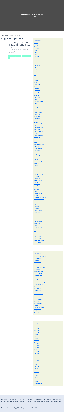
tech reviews (37, 97)
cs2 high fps (37, 269)
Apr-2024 (36, 359)
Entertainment (37, 65)
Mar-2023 (36, 368)
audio (35, 218)
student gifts (37, 137)
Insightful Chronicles (32, 15)
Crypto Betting (37, 234)
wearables (36, 146)
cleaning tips (37, 184)
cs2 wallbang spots (38, 277)
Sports (35, 73)
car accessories (37, 116)
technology (36, 95)
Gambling (36, 88)
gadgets (36, 80)
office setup (37, 223)
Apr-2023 (36, 357)
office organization (38, 127)
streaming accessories (39, 144)
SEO (35, 75)
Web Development (38, 46)
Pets (35, 67)
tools (35, 191)
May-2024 (36, 366)
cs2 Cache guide (38, 288)
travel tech (36, 216)
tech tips (36, 182)
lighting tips (36, 122)
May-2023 (36, 332)
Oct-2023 (36, 349)
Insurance (36, 77)
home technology (38, 210)
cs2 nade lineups (38, 264)
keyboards (36, 208)
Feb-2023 (36, 327)
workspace (36, 157)
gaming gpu (37, 279)
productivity (37, 133)
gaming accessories (38, 174)
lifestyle (36, 171)
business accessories (39, 199)
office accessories (38, 169)
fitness (35, 103)
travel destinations (38, 294)
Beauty (36, 71)
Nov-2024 (36, 347)
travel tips (36, 202)
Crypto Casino (37, 233)
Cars (35, 54)
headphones (37, 212)
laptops (36, 165)
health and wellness (38, 135)
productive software (38, 284)
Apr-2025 (36, 375)
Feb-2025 (36, 374)
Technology (36, 48)
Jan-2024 (36, 370)
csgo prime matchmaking (40, 296)
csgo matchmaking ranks (39, 282)
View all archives (38, 383)
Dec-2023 (36, 353)
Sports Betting (37, 229)
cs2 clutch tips (37, 309)
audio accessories (38, 193)
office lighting (37, 204)
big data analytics (38, 290)
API (35, 231)
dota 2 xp (36, 297)
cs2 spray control (38, 292)
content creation (38, 201)
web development (38, 273)
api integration (37, 265)
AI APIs (36, 195)
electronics (36, 206)
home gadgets (37, 167)
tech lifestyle (37, 150)
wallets (36, 109)
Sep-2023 (36, 330)
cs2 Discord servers (38, 303)
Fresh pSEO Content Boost (40, 197)
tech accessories (38, 93)
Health (35, 52)
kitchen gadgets (37, 219)
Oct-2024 (36, 355)
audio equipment (38, 180)
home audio (37, 114)
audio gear (36, 163)
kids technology (37, 155)
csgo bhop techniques (39, 271)
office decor (37, 125)
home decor (37, 172)
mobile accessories (38, 131)
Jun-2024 (36, 334)
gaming (36, 110)
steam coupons (37, 262)
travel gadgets (37, 140)
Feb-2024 (36, 362)
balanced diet (37, 305)
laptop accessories (38, 101)
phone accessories (38, 124)
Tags (6, 35)
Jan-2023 (36, 342)
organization (37, 214)
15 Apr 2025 (12, 55)
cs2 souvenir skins (38, 275)
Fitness (36, 63)
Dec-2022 (36, 372)
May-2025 (36, 379)
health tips (36, 139)
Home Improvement (38, 58)
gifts (35, 105)
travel (35, 142)
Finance (36, 69)
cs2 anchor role (37, 260)
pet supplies (37, 90)
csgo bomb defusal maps (39, 267)
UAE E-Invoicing (37, 236)
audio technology (38, 112)
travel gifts (36, 152)
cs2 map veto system (39, 307)
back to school (37, 118)
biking (35, 99)
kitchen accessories (38, 221)
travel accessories (38, 161)
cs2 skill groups (37, 258)
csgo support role (38, 299)
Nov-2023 (36, 345)
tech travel (36, 189)
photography (37, 178)
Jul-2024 (36, 364)
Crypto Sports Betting (39, 227)
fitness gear (37, 187)
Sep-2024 (36, 351)
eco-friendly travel (38, 311)
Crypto (35, 82)
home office (37, 120)
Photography (37, 62)
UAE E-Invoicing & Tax (39, 238)
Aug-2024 (36, 340)
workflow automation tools (40, 256)
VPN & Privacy (37, 242)
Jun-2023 (36, 336)
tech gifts (36, 159)
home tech (36, 225)
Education (36, 60)
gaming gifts (37, 129)
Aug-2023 (36, 360)
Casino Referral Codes (39, 240)
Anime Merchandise (38, 78)
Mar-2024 (36, 343)
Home (2, 35)
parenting (36, 186)
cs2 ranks (36, 286)
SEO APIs (36, 86)
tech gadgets (37, 92)
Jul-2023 (36, 338)
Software (36, 43)
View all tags (37, 312)
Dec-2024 (36, 328)
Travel (35, 50)
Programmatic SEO (38, 84)
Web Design (37, 56)
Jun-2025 (36, 381)
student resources (38, 148)
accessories (37, 176)
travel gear (36, 107)
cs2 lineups (36, 301)
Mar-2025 (36, 377)
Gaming (18, 55)
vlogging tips (37, 154)
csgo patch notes (38, 281)
